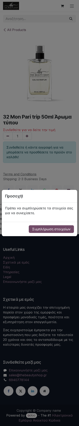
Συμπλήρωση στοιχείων (51, 229)
